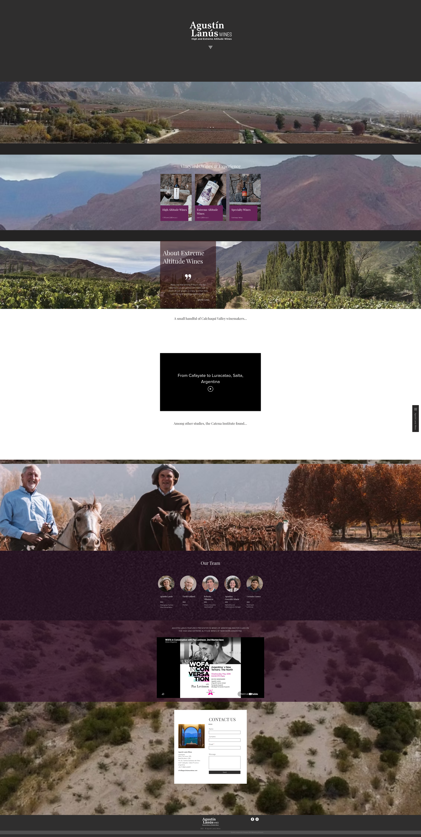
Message (212, 754)
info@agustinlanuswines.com (187, 770)
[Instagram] (257, 819)
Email (211, 744)
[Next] (258, 498)
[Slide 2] (210, 127)
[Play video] (210, 389)
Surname (212, 736)
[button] (415, 418)
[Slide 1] (207, 127)
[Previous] (212, 498)
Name (211, 729)
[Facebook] (252, 819)
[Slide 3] (213, 127)
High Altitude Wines (174, 209)
